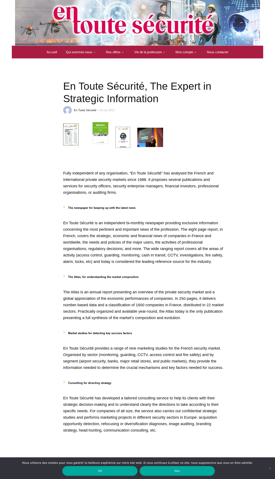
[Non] (269, 471)
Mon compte (184, 52)
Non (177, 471)
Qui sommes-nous (79, 52)
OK (100, 471)
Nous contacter (217, 52)
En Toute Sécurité (85, 110)
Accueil (52, 52)
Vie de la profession (148, 52)
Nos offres (113, 52)
